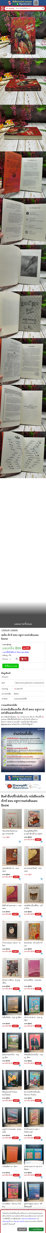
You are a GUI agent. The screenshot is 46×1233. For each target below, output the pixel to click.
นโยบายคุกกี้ (6, 1221)
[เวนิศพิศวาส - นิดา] (12, 1155)
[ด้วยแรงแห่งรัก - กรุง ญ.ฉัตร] (12, 1043)
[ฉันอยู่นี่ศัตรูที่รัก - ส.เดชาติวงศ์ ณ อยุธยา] (34, 819)
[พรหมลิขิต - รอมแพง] (34, 968)
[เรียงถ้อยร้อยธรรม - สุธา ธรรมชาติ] (12, 819)
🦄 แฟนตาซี (18, 689)
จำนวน (5, 659)
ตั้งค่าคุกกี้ (22, 1229)
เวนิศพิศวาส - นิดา (9, 1166)
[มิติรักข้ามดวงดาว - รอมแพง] (12, 894)
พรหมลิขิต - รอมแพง (32, 980)
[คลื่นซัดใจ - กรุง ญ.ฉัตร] (12, 1005)
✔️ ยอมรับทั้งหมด (36, 1229)
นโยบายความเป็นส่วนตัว (28, 1218)
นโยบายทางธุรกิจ (18, 1221)
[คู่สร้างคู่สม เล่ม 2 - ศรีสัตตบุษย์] (34, 1192)
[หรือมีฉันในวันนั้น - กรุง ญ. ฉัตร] (34, 1043)
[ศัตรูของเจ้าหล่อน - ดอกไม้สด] (12, 1080)
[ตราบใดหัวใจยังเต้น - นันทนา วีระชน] (34, 1080)
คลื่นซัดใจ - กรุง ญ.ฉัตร (11, 1017)
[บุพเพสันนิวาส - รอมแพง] (12, 856)
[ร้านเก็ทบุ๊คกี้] (2, 8)
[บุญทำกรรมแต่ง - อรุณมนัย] (12, 1117)
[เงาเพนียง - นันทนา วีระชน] (12, 1192)
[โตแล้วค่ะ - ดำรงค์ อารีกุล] (34, 931)
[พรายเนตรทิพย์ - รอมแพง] (34, 856)
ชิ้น (17, 659)
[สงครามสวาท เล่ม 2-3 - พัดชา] (34, 1155)
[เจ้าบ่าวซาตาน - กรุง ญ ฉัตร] (34, 1005)
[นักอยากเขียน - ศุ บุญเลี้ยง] (12, 968)
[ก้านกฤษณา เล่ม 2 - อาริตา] (12, 931)
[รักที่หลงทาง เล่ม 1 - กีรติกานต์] (34, 1117)
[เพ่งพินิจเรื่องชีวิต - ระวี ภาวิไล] (34, 894)
